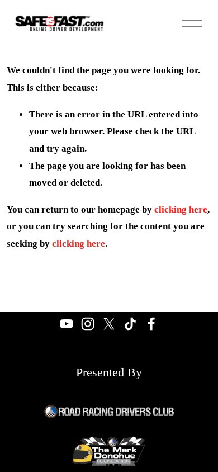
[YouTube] (66, 324)
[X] (109, 324)
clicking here (180, 209)
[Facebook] (151, 324)
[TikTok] (130, 324)
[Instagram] (87, 324)
